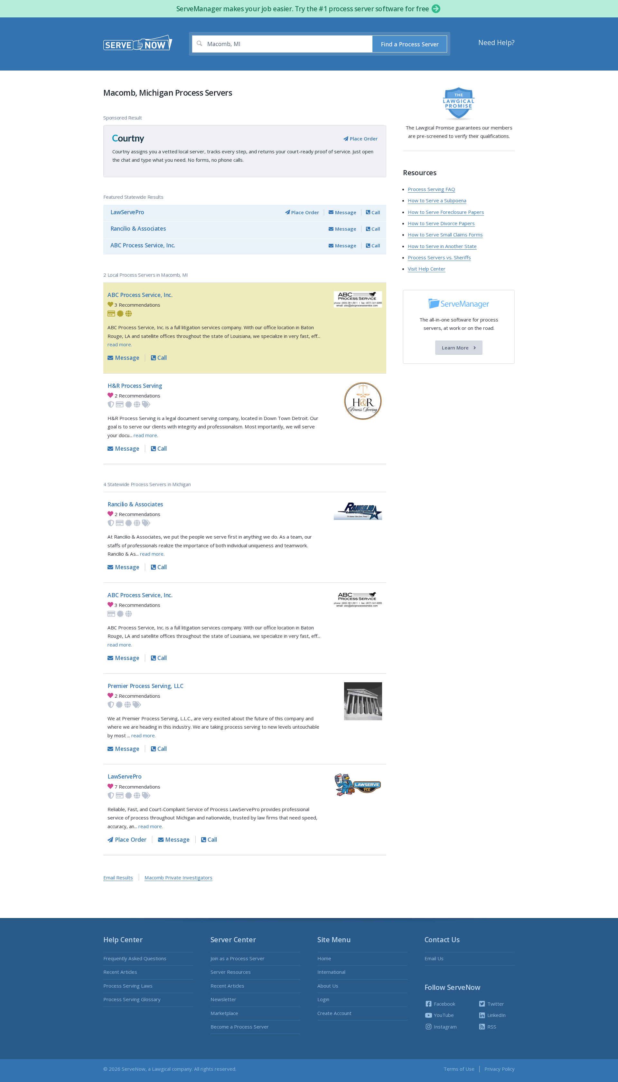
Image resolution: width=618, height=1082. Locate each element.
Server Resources (231, 972)
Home (324, 958)
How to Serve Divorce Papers (441, 223)
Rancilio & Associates (138, 228)
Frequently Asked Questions (134, 958)
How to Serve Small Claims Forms (445, 234)
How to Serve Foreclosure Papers (446, 212)
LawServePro (127, 212)
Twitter (495, 1004)
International (331, 972)
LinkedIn (496, 1015)
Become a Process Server (240, 1026)
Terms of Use (459, 1069)
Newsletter (223, 999)
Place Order (363, 138)
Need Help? (496, 42)
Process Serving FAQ (431, 189)
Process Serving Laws (128, 985)
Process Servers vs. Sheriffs (439, 257)
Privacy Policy (499, 1069)
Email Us (434, 958)
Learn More (456, 347)
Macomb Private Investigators (178, 877)
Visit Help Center (426, 268)
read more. (120, 344)
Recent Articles (120, 972)
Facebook (444, 1004)
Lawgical (161, 1069)
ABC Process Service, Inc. (142, 245)
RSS (491, 1026)
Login (323, 999)
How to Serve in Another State (442, 246)
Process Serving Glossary (132, 999)
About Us (327, 985)
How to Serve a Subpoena (437, 200)
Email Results (118, 877)
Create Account (334, 1013)
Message (345, 212)
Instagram (445, 1026)
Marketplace (224, 1013)
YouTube (443, 1015)
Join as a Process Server (238, 958)
